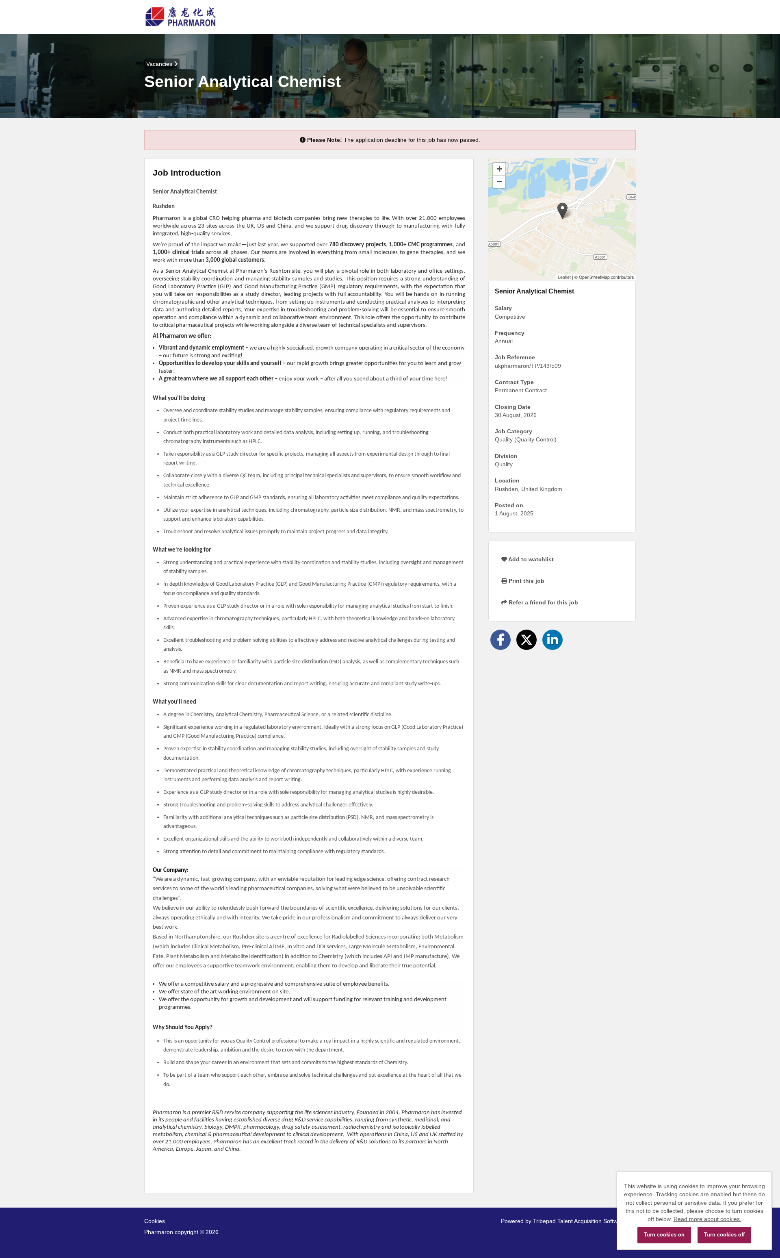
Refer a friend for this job (542, 602)
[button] (562, 210)
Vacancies (160, 64)
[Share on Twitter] (526, 640)
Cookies (154, 1221)
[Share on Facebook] (500, 640)
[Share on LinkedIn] (552, 640)
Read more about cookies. (707, 1219)
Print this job (525, 581)
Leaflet (564, 277)
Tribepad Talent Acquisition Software (579, 1221)
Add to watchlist (530, 559)
